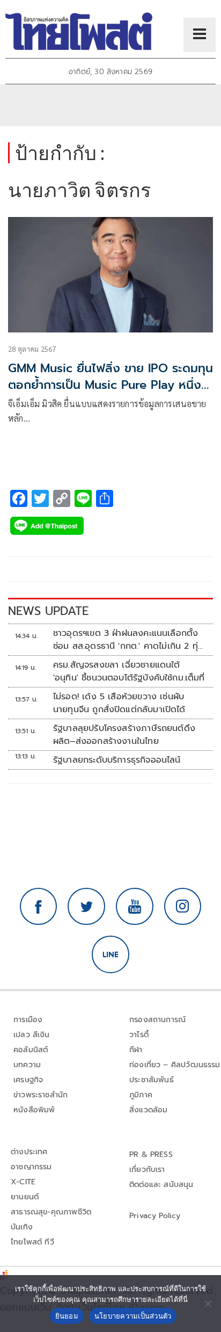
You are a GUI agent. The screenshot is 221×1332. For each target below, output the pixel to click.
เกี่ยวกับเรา (147, 1169)
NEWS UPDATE (48, 611)
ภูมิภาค (140, 1095)
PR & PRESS (151, 1154)
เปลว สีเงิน (31, 1034)
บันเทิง (22, 1227)
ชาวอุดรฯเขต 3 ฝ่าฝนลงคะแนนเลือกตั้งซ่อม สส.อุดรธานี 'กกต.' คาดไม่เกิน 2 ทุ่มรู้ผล (128, 640)
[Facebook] (38, 906)
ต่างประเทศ (29, 1151)
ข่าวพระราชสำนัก (40, 1095)
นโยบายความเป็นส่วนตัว (133, 1316)
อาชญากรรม (31, 1166)
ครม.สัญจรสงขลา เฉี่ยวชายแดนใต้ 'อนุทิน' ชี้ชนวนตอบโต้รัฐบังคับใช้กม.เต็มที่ (129, 671)
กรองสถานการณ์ (157, 1019)
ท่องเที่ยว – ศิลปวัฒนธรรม (174, 1064)
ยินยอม (66, 1316)
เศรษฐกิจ (28, 1079)
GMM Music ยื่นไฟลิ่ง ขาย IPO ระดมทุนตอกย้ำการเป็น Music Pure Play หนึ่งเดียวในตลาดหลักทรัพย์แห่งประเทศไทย (110, 384)
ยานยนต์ (25, 1197)
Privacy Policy (155, 1215)
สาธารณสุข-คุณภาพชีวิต (51, 1212)
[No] (207, 1303)
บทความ (27, 1064)
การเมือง (27, 1019)
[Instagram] (183, 906)
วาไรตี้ (139, 1034)
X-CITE (23, 1182)
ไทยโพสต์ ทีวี (32, 1242)
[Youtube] (134, 906)
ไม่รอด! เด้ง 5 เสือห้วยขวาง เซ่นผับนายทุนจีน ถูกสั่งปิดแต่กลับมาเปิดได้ (119, 703)
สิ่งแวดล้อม (148, 1110)
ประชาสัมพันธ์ (151, 1079)
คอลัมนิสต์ (30, 1049)
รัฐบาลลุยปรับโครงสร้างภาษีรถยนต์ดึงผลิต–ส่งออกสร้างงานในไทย (124, 735)
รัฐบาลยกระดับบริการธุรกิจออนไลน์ (117, 760)
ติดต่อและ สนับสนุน (161, 1184)
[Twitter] (86, 906)
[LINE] (110, 954)
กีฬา (136, 1049)
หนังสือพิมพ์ (34, 1110)
